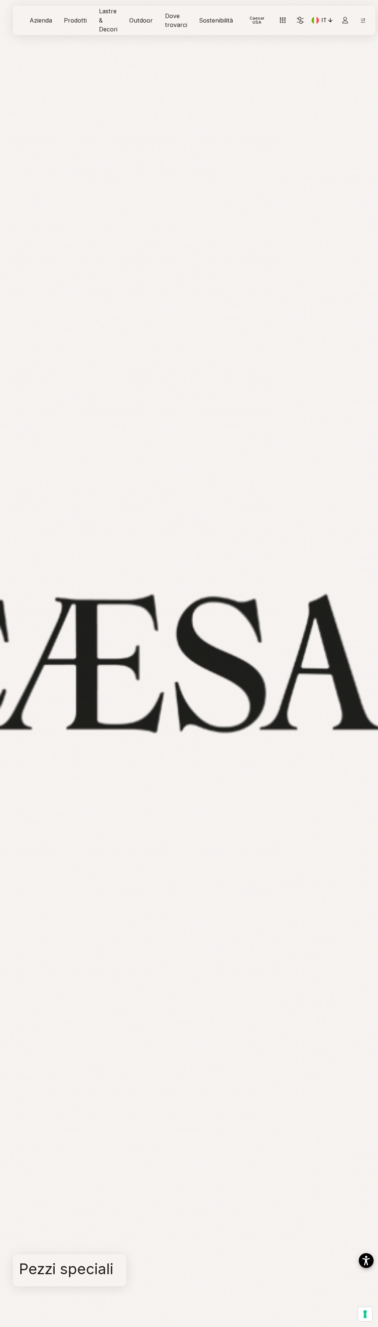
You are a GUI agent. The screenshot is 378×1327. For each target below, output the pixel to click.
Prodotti (75, 20)
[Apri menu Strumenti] (282, 20)
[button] (366, 1260)
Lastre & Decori (108, 20)
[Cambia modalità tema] (300, 20)
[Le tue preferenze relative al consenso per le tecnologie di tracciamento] (365, 1314)
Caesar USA (257, 20)
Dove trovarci (176, 20)
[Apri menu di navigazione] (363, 20)
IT (328, 21)
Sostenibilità (216, 20)
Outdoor (141, 20)
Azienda (41, 20)
